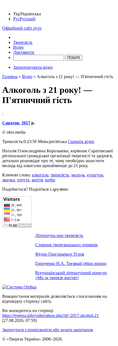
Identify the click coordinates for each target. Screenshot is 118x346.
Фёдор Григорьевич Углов (59, 254)
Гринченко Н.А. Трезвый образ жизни (70, 263)
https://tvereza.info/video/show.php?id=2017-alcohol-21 (50, 315)
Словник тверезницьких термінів (66, 244)
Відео (18, 47)
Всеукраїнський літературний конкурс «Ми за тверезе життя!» (71, 275)
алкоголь (40, 175)
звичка (8, 180)
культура (95, 175)
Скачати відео (81, 141)
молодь (78, 175)
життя (37, 180)
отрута (23, 180)
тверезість (59, 175)
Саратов (10, 123)
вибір (50, 180)
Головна (10, 76)
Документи (23, 52)
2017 (25, 123)
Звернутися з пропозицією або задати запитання (47, 329)
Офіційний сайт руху (22, 28)
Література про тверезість (59, 235)
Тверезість (22, 42)
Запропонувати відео (33, 67)
